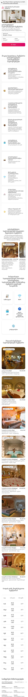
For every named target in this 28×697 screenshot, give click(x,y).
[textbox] (7, 40)
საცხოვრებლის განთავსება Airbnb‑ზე (12, 7)
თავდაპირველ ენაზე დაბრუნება (10, 3)
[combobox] (13, 35)
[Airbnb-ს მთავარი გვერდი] (3, 7)
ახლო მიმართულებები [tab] (7, 682)
